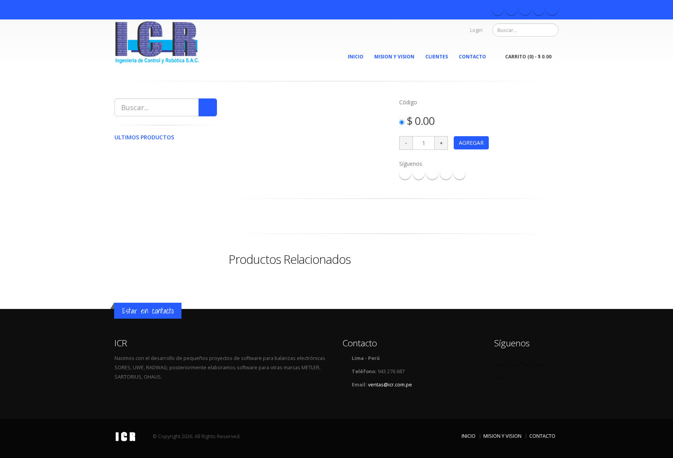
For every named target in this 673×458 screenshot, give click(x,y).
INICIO (355, 56)
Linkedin (552, 9)
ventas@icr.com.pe (390, 384)
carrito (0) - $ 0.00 (528, 56)
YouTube (525, 9)
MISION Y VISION (394, 56)
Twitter (511, 9)
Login (476, 30)
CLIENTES (436, 56)
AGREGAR (471, 142)
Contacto (472, 56)
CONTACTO (542, 436)
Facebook (498, 9)
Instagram (538, 9)
